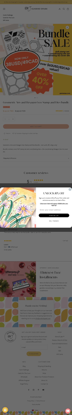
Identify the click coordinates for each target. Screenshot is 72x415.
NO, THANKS (54, 221)
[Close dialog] (70, 189)
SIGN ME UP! (54, 215)
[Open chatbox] (67, 411)
